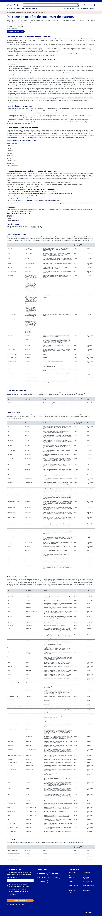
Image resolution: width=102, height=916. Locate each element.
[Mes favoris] (94, 5)
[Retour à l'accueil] (13, 5)
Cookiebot (40, 227)
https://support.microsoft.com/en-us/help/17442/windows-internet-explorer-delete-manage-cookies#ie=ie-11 (44, 193)
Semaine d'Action (26, 8)
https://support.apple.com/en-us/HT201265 (25, 198)
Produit (8, 8)
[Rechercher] (78, 5)
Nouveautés (17, 8)
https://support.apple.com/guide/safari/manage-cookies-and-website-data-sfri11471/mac (38, 200)
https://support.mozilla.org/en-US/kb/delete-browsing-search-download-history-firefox (34, 191)
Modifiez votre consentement (15, 31)
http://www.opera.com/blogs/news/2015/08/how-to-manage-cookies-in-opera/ (31, 195)
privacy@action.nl (14, 220)
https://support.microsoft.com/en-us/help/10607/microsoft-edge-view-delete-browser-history (34, 189)
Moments (34, 8)
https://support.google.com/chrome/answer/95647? (25, 187)
